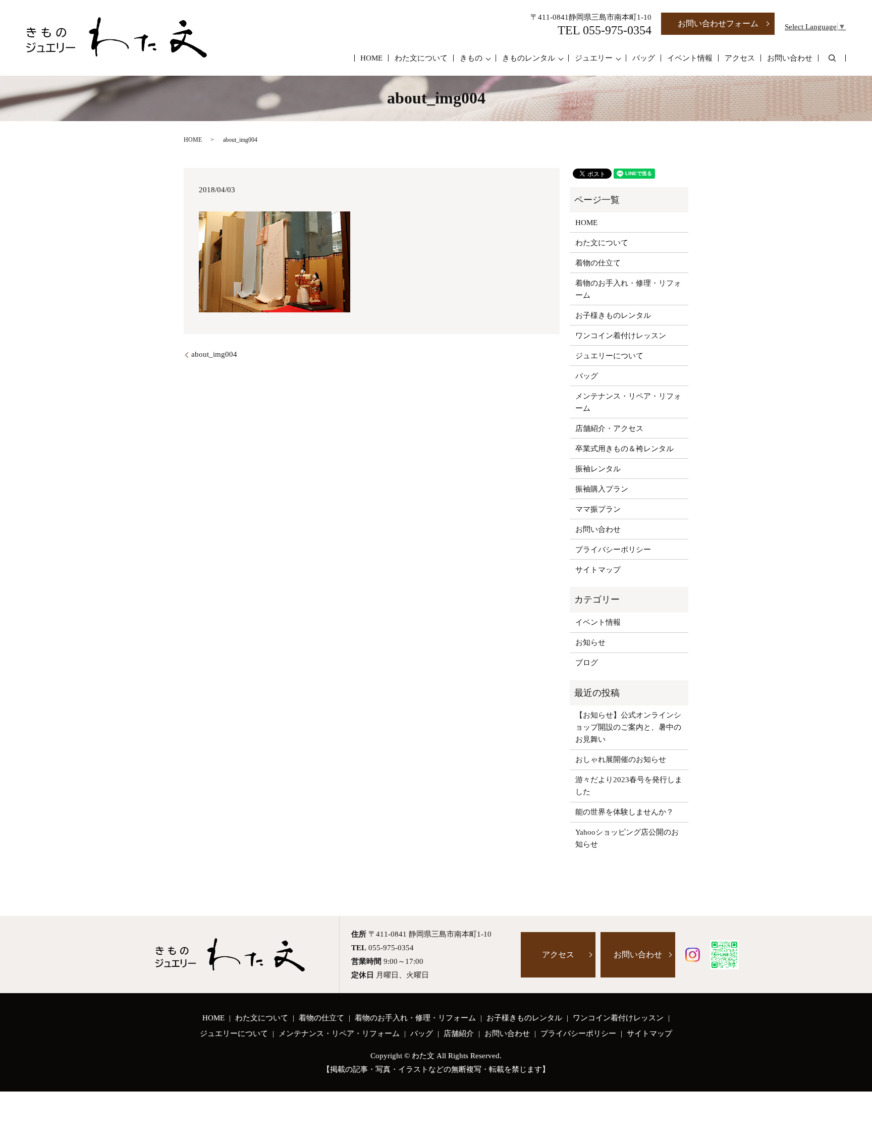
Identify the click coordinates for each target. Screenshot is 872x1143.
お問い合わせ (789, 58)
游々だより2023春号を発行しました (628, 786)
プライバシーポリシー (613, 550)
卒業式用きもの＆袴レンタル (624, 449)
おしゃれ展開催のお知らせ (620, 759)
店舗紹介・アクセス (609, 428)
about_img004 (214, 354)
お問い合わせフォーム (718, 23)
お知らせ (590, 642)
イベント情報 (690, 58)
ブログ (586, 663)
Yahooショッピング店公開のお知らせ (627, 838)
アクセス (740, 58)
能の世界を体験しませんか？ (624, 812)
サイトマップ (598, 570)
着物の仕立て (598, 263)
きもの (471, 58)
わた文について (421, 58)
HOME (371, 58)
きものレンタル (528, 58)
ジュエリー (594, 58)
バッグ (643, 58)
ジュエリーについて (609, 356)
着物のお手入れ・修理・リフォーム (628, 289)
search (832, 58)
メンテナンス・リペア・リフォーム (628, 402)
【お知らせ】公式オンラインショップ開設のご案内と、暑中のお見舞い (628, 727)
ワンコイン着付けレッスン (620, 336)
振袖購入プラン (601, 489)
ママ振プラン (598, 509)
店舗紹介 (459, 1033)
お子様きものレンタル (613, 315)
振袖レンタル (598, 469)
